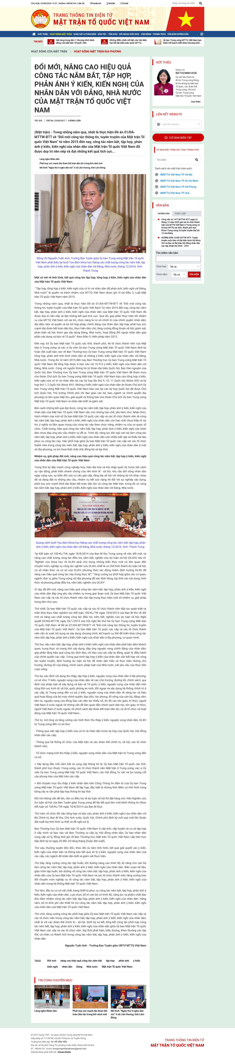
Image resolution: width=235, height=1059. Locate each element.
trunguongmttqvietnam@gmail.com (69, 1048)
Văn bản (162, 205)
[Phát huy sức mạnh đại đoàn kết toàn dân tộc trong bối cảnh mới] (90, 996)
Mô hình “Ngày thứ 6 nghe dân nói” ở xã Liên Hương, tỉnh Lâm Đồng (127, 1014)
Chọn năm (161, 274)
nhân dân (67, 966)
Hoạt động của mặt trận (49, 51)
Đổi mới (51, 960)
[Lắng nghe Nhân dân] (52, 996)
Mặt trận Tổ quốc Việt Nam (117, 966)
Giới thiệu (163, 62)
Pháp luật (180, 213)
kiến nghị (52, 966)
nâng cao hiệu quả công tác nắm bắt (81, 960)
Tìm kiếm (194, 274)
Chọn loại (161, 266)
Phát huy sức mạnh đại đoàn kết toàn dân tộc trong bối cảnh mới (90, 1013)
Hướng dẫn (163, 213)
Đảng (79, 966)
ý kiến (136, 960)
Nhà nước (92, 966)
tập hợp (110, 960)
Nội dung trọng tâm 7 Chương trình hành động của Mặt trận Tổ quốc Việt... (75, 41)
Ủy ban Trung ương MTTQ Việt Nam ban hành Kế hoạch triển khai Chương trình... (182, 41)
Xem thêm (195, 102)
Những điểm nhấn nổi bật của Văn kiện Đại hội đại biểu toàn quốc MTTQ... (128, 41)
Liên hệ (81, 3)
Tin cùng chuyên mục (55, 980)
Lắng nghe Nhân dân (45, 1011)
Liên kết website (169, 114)
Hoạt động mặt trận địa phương (97, 51)
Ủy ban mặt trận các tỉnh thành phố (178, 149)
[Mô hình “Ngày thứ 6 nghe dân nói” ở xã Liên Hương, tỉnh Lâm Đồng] (128, 996)
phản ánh (124, 960)
